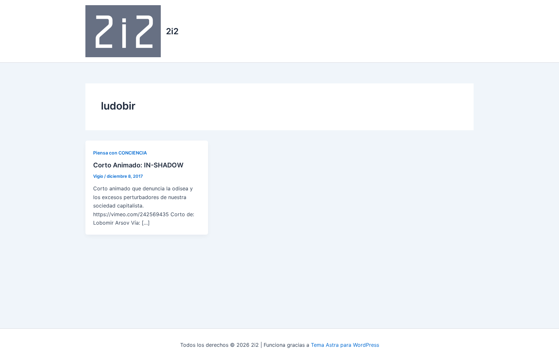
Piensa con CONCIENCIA (120, 152)
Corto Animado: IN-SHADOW (138, 165)
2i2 (172, 31)
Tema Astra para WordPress (345, 345)
